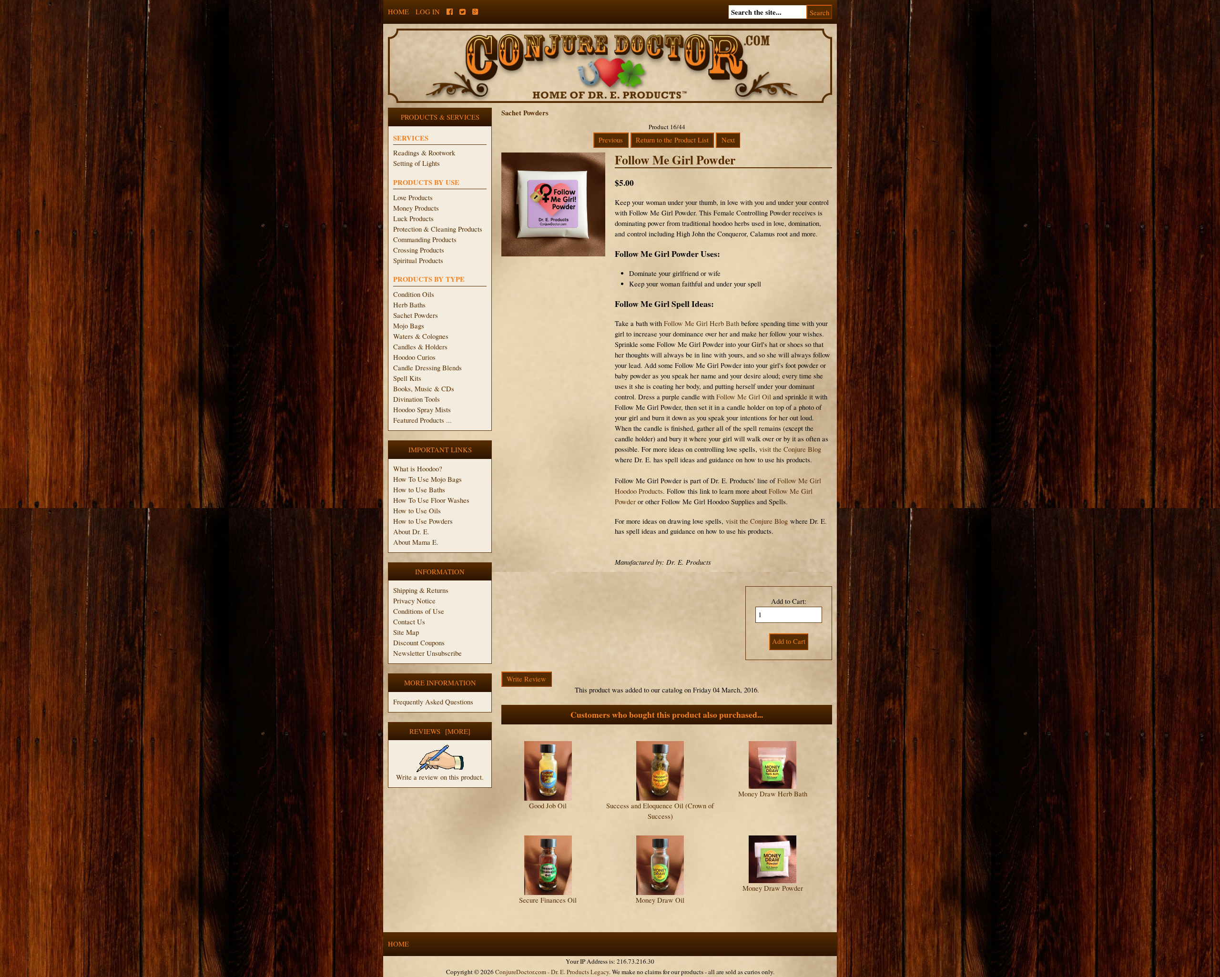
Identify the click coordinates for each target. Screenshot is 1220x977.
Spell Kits (407, 378)
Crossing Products (418, 249)
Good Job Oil (548, 805)
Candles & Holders (420, 346)
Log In (428, 11)
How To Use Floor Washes (431, 500)
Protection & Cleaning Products (437, 229)
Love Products (413, 197)
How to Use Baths (419, 489)
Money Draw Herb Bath (772, 793)
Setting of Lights (416, 163)
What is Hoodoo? (417, 468)
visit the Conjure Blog (790, 449)
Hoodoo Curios (414, 357)
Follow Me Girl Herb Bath (701, 323)
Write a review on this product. (440, 777)
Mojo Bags (408, 325)
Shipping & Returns (420, 590)
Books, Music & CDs (423, 388)
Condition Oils (413, 294)
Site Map (406, 632)
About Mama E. (415, 542)
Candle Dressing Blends (427, 367)
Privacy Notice (414, 600)
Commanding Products (425, 239)
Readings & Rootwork (424, 152)
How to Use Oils (417, 510)
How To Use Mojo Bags (427, 479)
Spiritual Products (418, 260)
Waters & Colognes (420, 336)
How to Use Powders (423, 521)
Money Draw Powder (772, 888)
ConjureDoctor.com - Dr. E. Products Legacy (552, 971)
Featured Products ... (422, 420)
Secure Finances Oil (548, 900)
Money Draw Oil (660, 900)
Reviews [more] (439, 731)
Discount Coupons (419, 642)
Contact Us (409, 621)
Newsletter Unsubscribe (427, 653)
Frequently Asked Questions (433, 701)
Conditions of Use (418, 611)
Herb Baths (409, 304)
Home (398, 11)
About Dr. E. (411, 531)
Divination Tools (416, 399)
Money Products (416, 208)
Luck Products (413, 218)
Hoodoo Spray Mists (422, 409)
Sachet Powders (415, 315)
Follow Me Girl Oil (743, 396)
